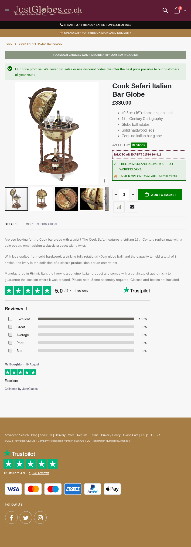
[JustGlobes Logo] (47, 11)
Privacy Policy (111, 435)
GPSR (155, 435)
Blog (34, 435)
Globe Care (130, 435)
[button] (104, 181)
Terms (94, 435)
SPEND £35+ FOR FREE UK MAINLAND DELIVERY (95, 32)
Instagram (40, 517)
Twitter (26, 517)
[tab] (11, 224)
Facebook (11, 517)
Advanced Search (17, 435)
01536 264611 (122, 25)
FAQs (145, 435)
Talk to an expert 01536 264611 (137, 154)
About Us (46, 435)
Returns (82, 435)
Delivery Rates (65, 435)
